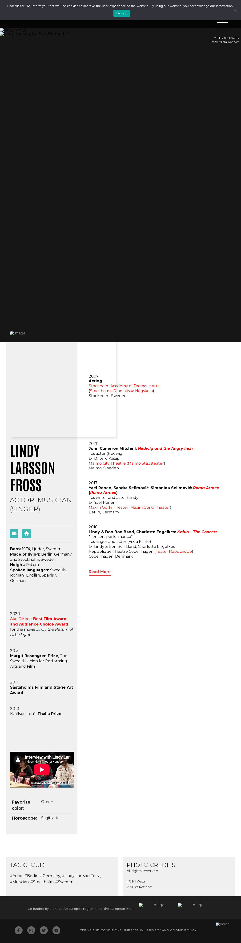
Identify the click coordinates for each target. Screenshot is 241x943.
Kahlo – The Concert (197, 532)
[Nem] (235, 10)
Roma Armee (103, 492)
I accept (122, 13)
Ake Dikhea (21, 619)
